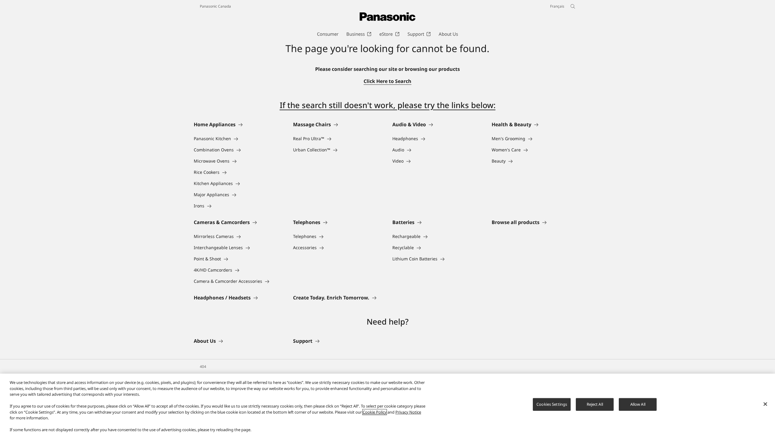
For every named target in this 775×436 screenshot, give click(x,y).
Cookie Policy (375, 412)
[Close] (765, 404)
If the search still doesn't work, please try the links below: (388, 105)
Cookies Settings (551, 404)
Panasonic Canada (215, 6)
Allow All (637, 404)
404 (203, 366)
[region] (387, 405)
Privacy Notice (408, 412)
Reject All (595, 404)
